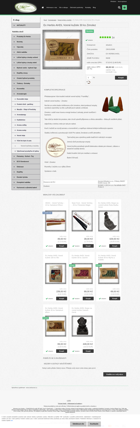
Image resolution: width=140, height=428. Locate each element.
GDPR (69, 400)
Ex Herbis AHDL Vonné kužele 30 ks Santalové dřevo (54, 310)
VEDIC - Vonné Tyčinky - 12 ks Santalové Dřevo (54, 204)
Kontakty (88, 7)
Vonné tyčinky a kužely (65, 20)
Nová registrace (122, 1)
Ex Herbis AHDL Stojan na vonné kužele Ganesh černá (82, 310)
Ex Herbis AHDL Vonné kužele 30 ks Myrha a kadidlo (107, 258)
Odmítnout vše (78, 424)
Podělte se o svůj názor (114, 374)
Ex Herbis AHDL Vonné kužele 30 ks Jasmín (80, 257)
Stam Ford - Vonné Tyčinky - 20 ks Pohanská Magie (82, 204)
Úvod (45, 20)
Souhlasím (94, 424)
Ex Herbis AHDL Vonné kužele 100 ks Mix (54, 257)
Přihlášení (113, 1)
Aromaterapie (52, 20)
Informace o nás (51, 7)
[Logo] (26, 7)
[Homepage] (42, 7)
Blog (94, 7)
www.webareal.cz (31, 387)
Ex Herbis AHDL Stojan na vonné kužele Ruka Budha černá (108, 205)
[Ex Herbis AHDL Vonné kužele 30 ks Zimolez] (62, 30)
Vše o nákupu (63, 7)
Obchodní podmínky (76, 7)
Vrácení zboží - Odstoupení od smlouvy (70, 403)
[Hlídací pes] (88, 81)
